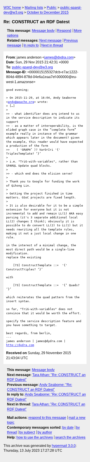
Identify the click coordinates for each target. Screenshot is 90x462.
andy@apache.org (21, 101)
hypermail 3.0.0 (64, 446)
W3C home (12, 7)
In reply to (31, 45)
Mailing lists (34, 7)
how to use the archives (34, 437)
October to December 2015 (48, 12)
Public (52, 7)
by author (45, 432)
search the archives (70, 437)
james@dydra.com (58, 57)
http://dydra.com (20, 345)
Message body (43, 30)
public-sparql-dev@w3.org (32, 67)
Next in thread (52, 45)
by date (68, 427)
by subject (27, 432)
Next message (50, 40)
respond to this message (47, 417)
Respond (64, 30)
